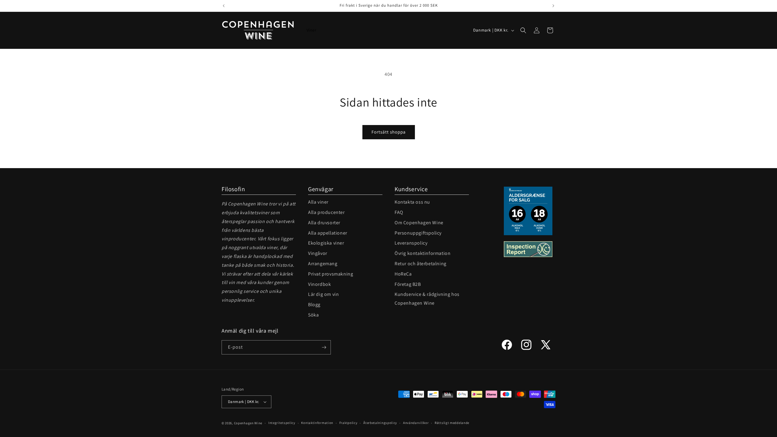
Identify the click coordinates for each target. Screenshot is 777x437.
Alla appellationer (327, 233)
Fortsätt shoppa (389, 132)
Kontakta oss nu (412, 202)
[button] (523, 30)
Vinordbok (319, 284)
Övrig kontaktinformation (422, 253)
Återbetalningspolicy (380, 423)
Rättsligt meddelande (452, 423)
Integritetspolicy (281, 423)
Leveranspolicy (411, 243)
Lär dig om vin (323, 294)
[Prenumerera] (324, 347)
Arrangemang (323, 263)
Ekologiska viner (326, 243)
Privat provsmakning (330, 274)
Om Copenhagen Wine (419, 222)
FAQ (399, 212)
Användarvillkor (416, 423)
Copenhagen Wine (248, 423)
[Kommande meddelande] (553, 6)
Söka (313, 315)
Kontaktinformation (317, 423)
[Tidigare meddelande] (223, 6)
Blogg (314, 304)
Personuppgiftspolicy (418, 233)
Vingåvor (317, 253)
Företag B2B (408, 284)
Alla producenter (326, 212)
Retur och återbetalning (420, 263)
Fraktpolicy (348, 423)
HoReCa (403, 274)
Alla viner (318, 202)
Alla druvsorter (324, 222)
